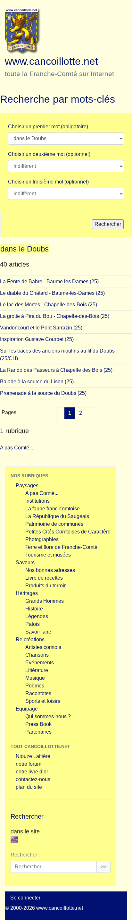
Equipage (27, 708)
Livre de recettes (44, 578)
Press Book (38, 724)
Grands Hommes (44, 601)
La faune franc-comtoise (52, 508)
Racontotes (38, 693)
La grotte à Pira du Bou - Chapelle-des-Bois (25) (54, 316)
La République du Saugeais (57, 516)
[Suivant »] (90, 413)
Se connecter (25, 897)
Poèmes (34, 685)
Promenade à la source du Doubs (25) (43, 393)
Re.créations (30, 639)
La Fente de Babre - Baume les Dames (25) (49, 281)
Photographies (42, 539)
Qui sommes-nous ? (48, 716)
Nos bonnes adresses (50, 570)
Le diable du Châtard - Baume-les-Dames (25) (52, 293)
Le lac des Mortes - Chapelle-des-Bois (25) (48, 304)
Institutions (37, 501)
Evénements (39, 662)
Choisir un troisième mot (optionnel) (48, 181)
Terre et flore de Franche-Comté (61, 547)
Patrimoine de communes (54, 524)
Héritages (27, 593)
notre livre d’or (32, 771)
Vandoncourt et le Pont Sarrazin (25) (41, 327)
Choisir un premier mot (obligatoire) (48, 126)
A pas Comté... (16, 447)
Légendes (36, 616)
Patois (32, 624)
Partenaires (38, 732)
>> (103, 866)
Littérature (36, 670)
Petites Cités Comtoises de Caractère (68, 531)
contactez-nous (33, 779)
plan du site (29, 787)
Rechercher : (25, 854)
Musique (35, 678)
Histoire (34, 608)
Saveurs (25, 562)
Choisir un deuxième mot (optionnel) (49, 154)
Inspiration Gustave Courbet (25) (37, 339)
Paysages (27, 485)
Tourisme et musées (48, 555)
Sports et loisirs (42, 701)
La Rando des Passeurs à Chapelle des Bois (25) (56, 370)
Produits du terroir (45, 585)
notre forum (28, 764)
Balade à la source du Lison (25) (37, 381)
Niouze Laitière (33, 756)
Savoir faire (38, 632)
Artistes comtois (43, 647)
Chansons (37, 655)
